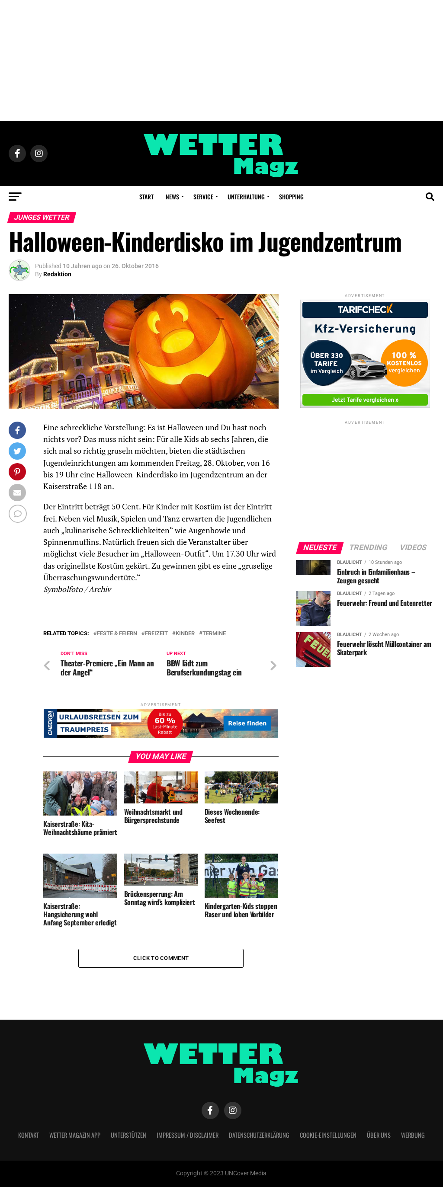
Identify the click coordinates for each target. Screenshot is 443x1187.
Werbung (413, 1134)
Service (203, 196)
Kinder (185, 634)
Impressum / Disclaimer (187, 1134)
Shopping (291, 196)
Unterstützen (128, 1134)
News (172, 196)
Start (146, 196)
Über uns (379, 1134)
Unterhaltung (246, 196)
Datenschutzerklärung (259, 1134)
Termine (214, 634)
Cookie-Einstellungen (328, 1134)
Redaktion (57, 274)
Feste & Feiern (117, 634)
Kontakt (28, 1134)
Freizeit (156, 634)
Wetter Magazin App (74, 1134)
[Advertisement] (221, 60)
